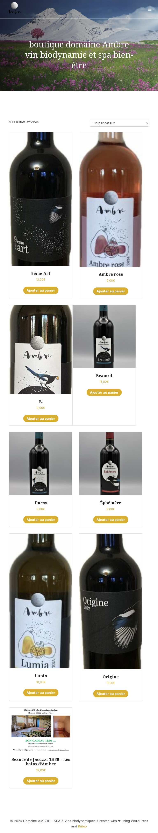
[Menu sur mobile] (149, 9)
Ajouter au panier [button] (41, 290)
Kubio (82, 826)
